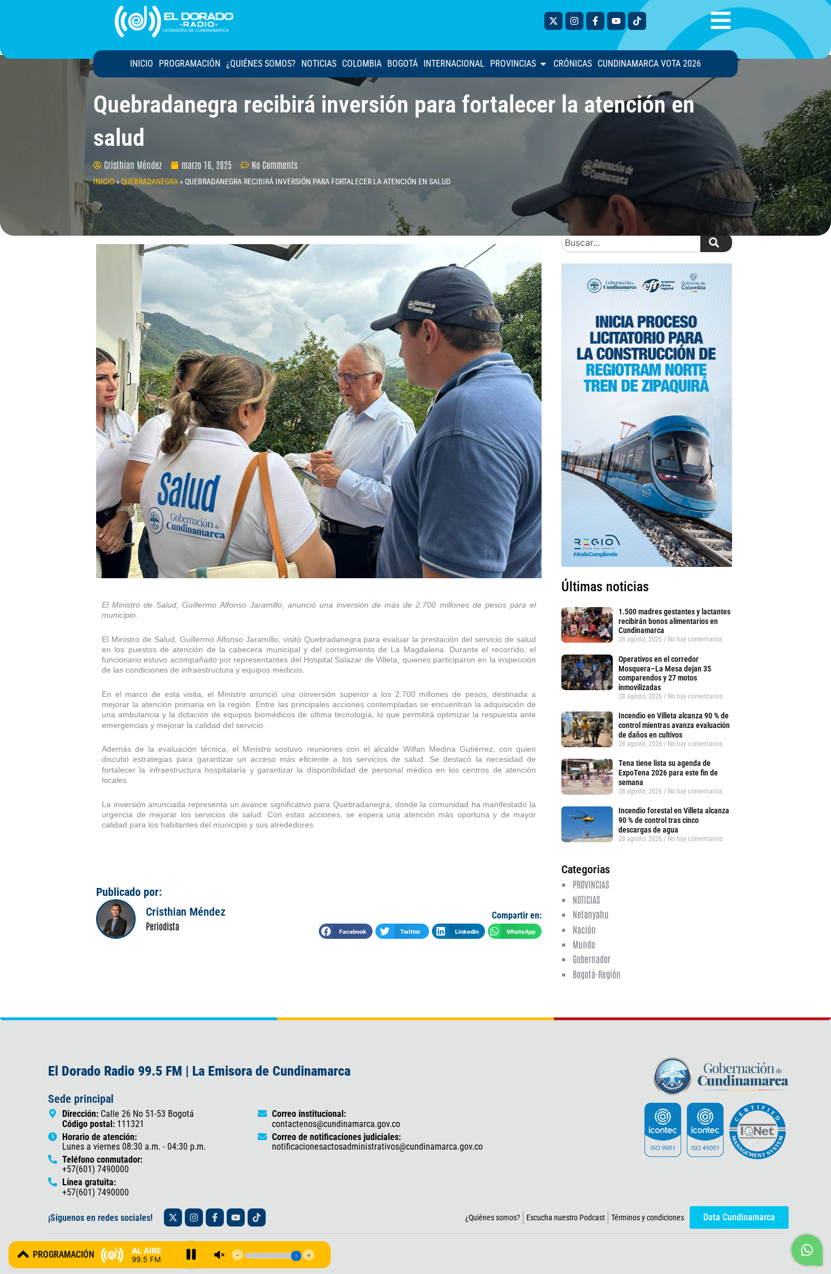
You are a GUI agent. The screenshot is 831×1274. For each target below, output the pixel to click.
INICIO (103, 181)
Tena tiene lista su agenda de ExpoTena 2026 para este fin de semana (668, 773)
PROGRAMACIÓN (63, 1254)
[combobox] (630, 242)
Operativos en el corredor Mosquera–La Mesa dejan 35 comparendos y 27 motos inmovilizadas (664, 673)
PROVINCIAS (591, 884)
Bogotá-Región (597, 974)
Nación (584, 929)
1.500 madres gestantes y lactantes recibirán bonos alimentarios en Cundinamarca (674, 621)
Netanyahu (591, 914)
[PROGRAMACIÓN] (23, 1254)
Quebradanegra (149, 181)
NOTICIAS (586, 899)
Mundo (584, 944)
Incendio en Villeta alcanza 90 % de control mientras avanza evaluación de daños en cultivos (674, 725)
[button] (346, 931)
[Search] (716, 242)
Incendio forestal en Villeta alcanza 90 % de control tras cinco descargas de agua (673, 820)
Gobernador (592, 958)
